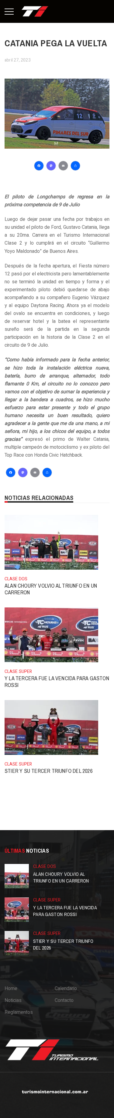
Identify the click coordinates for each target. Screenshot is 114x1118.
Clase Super (18, 671)
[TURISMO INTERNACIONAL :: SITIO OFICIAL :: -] (35, 11)
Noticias (13, 1000)
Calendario (66, 988)
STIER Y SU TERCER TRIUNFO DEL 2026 (48, 771)
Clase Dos (16, 579)
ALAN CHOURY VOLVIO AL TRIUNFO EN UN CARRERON (51, 589)
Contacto (64, 1000)
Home (11, 988)
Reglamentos (19, 1012)
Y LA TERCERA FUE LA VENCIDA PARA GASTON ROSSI (57, 681)
